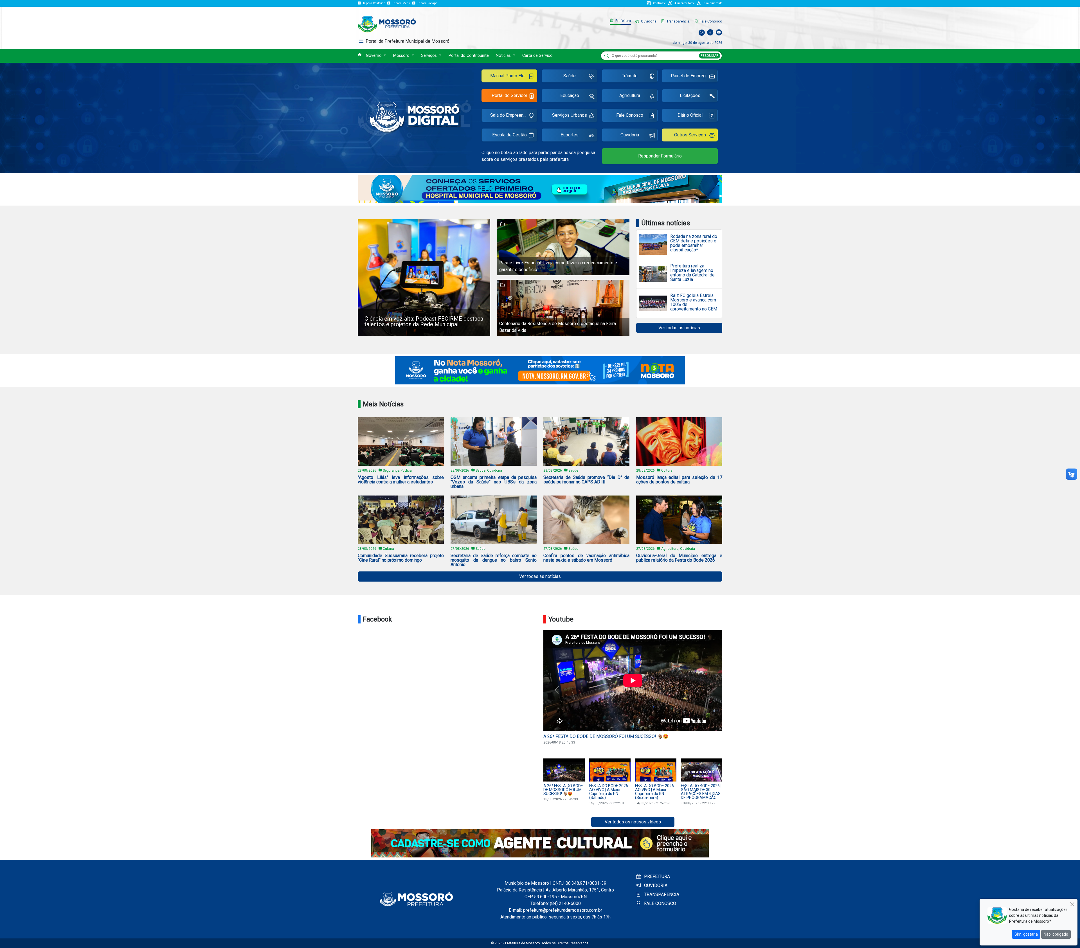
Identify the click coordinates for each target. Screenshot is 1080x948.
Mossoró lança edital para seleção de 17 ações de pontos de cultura (679, 479)
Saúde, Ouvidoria (489, 470)
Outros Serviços (690, 135)
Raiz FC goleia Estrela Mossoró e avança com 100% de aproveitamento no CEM (693, 302)
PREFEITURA (656, 876)
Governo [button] (374, 55)
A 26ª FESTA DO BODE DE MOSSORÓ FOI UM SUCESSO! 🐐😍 (606, 736)
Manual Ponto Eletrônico (513, 75)
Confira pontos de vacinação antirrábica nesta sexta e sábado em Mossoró (586, 557)
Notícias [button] (504, 55)
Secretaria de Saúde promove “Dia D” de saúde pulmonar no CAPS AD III (586, 479)
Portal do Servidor (509, 95)
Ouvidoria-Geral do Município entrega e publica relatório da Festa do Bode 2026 (679, 557)
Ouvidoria (648, 21)
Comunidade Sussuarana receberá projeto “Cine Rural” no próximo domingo (401, 557)
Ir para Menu (401, 3)
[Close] (1072, 904)
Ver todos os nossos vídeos (633, 822)
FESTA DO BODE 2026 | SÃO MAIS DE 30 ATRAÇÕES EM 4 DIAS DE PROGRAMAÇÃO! (701, 792)
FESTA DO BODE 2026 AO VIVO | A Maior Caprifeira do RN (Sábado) (608, 792)
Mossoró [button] (402, 55)
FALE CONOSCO (659, 903)
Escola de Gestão (509, 135)
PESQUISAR (710, 56)
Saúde (569, 75)
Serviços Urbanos (569, 115)
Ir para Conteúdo (374, 3)
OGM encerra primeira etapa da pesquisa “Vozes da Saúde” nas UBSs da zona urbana (494, 482)
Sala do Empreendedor (512, 115)
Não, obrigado (1056, 934)
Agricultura (629, 95)
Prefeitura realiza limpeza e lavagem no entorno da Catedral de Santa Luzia (692, 273)
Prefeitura (623, 21)
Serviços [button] (429, 55)
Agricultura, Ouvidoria (678, 549)
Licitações (690, 95)
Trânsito (630, 75)
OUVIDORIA (655, 885)
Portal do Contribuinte (469, 55)
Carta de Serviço (537, 55)
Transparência (678, 21)
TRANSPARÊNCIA (661, 894)
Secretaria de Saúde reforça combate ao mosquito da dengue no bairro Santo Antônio (494, 560)
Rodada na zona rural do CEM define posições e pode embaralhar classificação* (693, 243)
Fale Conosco (710, 21)
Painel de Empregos (691, 75)
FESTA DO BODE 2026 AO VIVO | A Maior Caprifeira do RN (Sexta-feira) (654, 792)
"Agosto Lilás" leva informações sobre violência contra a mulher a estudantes (401, 479)
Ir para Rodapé (427, 3)
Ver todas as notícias (679, 327)
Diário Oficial (690, 115)
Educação (569, 95)
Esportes (570, 135)
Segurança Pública (397, 470)
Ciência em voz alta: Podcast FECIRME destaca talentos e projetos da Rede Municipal (423, 321)
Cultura (666, 470)
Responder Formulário (660, 156)
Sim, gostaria (1026, 934)
